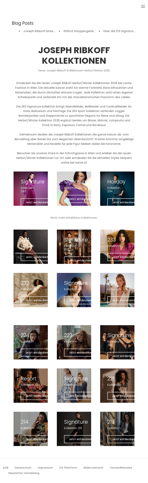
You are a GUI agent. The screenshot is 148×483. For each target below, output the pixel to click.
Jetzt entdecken (37, 202)
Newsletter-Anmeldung (23, 473)
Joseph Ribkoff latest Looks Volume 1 (50, 31)
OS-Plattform (68, 467)
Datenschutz (23, 467)
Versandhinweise (121, 467)
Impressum (45, 467)
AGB (5, 467)
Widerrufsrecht (93, 467)
